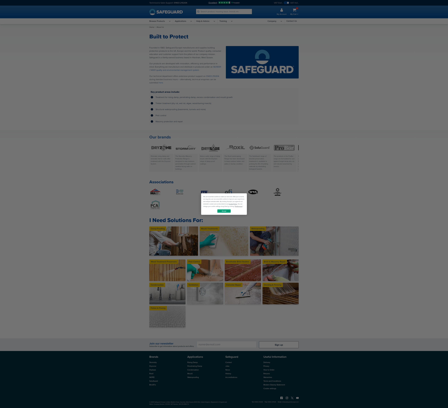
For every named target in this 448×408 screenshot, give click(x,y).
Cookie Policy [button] (233, 204)
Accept (224, 211)
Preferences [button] (238, 206)
